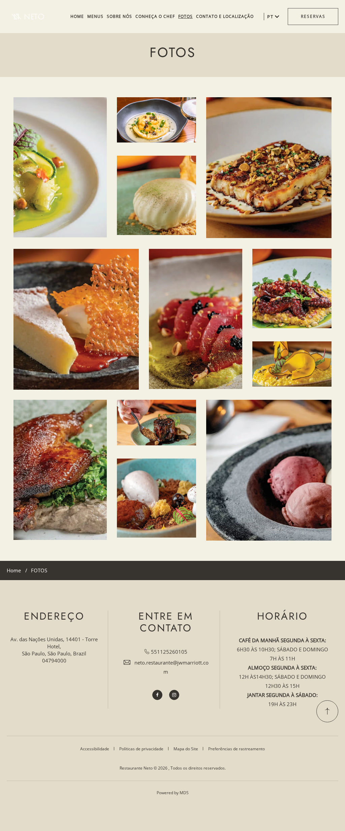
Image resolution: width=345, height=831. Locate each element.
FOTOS (185, 16)
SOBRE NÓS (119, 16)
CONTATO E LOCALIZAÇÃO (225, 16)
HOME (77, 16)
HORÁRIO (282, 616)
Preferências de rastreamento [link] (236, 749)
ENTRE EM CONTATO (165, 622)
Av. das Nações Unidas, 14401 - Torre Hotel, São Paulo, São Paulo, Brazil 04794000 (54, 650)
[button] (60, 167)
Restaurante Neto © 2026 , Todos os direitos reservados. (173, 768)
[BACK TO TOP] (327, 711)
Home (14, 570)
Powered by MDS (173, 793)
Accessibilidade (94, 749)
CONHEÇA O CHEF (155, 16)
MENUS (95, 16)
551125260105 (169, 651)
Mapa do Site (186, 749)
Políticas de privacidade (141, 749)
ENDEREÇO (54, 616)
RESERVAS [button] (313, 16)
